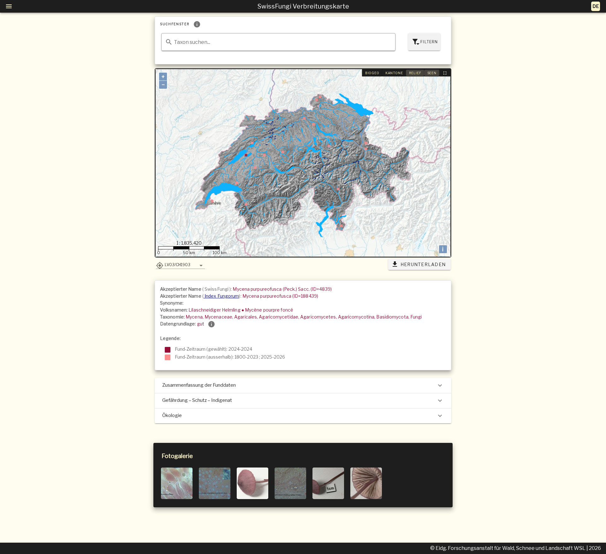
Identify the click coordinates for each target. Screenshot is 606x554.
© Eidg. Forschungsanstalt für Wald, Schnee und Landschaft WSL (508, 548)
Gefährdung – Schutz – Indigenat (197, 400)
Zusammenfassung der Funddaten (199, 385)
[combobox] (278, 42)
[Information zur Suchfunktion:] (197, 24)
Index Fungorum (221, 296)
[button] (180, 264)
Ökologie (172, 415)
